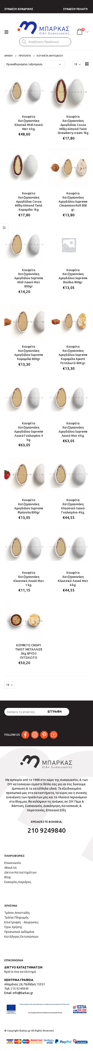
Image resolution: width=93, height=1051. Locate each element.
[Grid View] (87, 64)
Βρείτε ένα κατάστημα (20, 971)
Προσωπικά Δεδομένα (19, 932)
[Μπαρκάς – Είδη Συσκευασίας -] (44, 27)
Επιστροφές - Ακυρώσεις (21, 922)
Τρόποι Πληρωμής (16, 917)
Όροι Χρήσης (13, 927)
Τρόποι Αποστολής (17, 912)
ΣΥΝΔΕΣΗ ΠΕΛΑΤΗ (75, 9)
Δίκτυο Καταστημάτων (20, 872)
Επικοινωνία (12, 863)
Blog (7, 877)
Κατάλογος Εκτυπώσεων (21, 936)
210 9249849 (20, 988)
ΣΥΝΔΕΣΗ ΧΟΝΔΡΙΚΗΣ (18, 9)
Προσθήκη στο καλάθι (37, 78)
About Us (10, 867)
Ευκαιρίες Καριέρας (17, 882)
